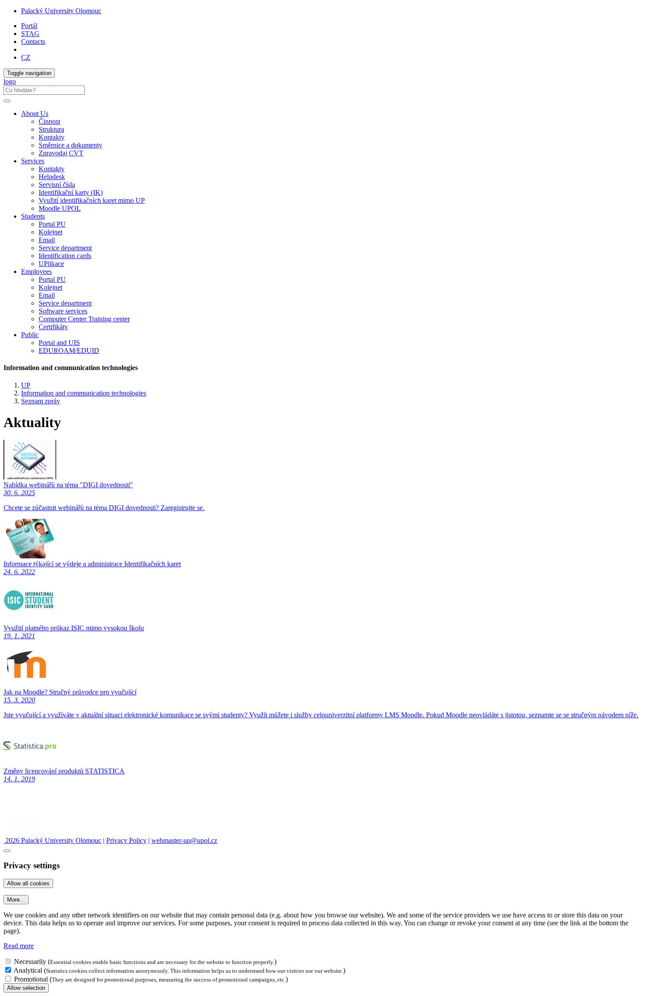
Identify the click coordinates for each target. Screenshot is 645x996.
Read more (19, 945)
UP (25, 385)
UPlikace (51, 263)
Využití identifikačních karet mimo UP (92, 200)
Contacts (33, 41)
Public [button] (30, 334)
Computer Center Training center (84, 319)
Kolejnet (50, 232)
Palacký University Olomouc (61, 10)
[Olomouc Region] (34, 809)
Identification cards (65, 255)
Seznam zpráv (40, 401)
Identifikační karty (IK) (71, 192)
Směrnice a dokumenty (70, 145)
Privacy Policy (126, 840)
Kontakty (51, 137)
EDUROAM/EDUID (69, 350)
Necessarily (30, 961)
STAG (30, 33)
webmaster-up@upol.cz (184, 840)
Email (47, 240)
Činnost (49, 121)
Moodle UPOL (60, 208)
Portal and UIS (59, 342)
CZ (25, 57)
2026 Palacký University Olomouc (52, 840)
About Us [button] (34, 113)
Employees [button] (36, 271)
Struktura (51, 129)
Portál (29, 25)
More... (16, 899)
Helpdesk (52, 176)
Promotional (31, 979)
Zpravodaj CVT (61, 153)
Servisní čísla (57, 184)
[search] (7, 101)
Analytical (28, 970)
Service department (65, 248)
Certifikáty (53, 327)
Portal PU (52, 224)
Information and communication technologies (83, 393)
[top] (7, 850)
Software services (63, 311)
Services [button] (32, 161)
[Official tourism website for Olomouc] (23, 832)
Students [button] (33, 216)
